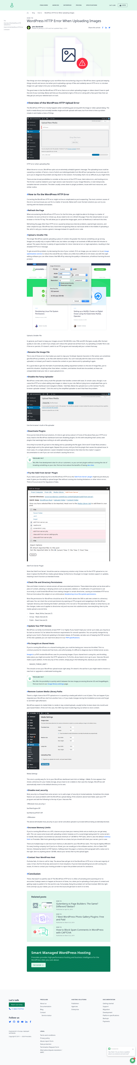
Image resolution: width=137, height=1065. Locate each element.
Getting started (108, 1003)
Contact (43, 1012)
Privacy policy (45, 1038)
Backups (106, 1018)
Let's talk (112, 5)
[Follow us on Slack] (18, 1022)
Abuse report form (46, 1041)
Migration (106, 1009)
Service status (46, 1015)
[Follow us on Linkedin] (26, 1022)
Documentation (45, 1006)
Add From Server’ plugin (83, 477)
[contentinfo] (81, 901)
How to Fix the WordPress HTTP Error (13, 27)
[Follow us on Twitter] (10, 1022)
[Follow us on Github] (14, 1022)
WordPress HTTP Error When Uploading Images (59, 13)
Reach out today (17, 1005)
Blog (33, 13)
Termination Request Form (49, 1047)
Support (106, 1006)
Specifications (91, 5)
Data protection (45, 1044)
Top (5, 20)
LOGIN (124, 5)
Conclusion (7, 29)
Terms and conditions (47, 1035)
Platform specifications (111, 1015)
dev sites (90, 465)
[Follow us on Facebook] (30, 1022)
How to (40, 13)
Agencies (55, 5)
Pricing (79, 5)
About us (43, 1003)
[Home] (28, 13)
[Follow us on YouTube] (22, 1022)
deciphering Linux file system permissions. (80, 594)
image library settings (56, 684)
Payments (106, 1021)
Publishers (44, 5)
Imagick (30, 654)
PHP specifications (72, 638)
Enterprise (67, 5)
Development (107, 1012)
